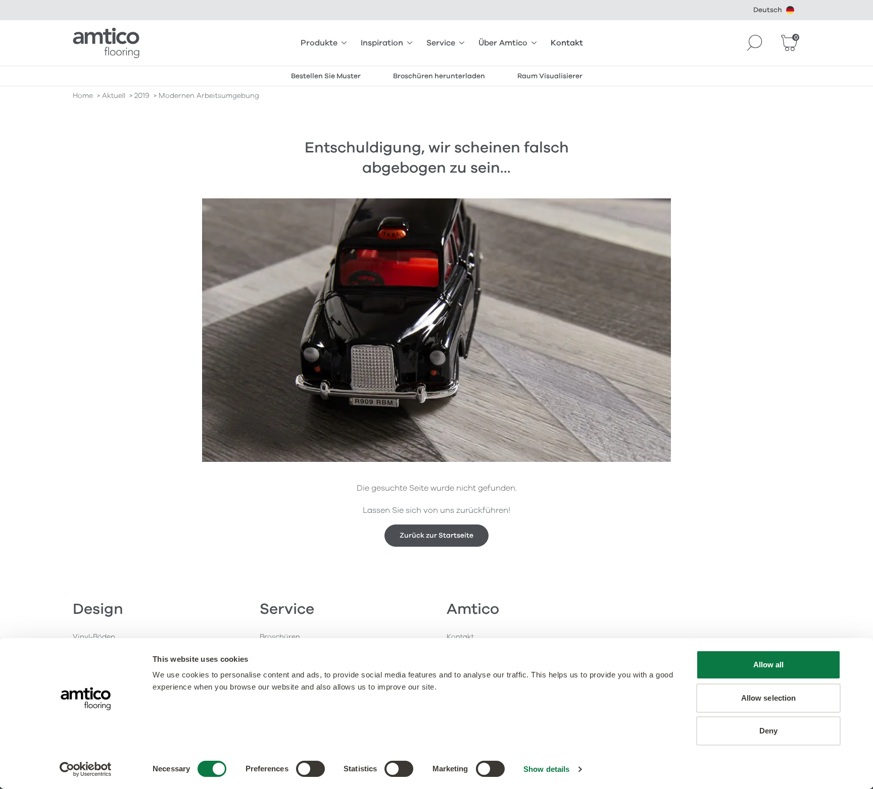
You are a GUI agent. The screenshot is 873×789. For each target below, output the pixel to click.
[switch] (310, 769)
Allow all (768, 664)
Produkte (319, 42)
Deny (768, 730)
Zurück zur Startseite (436, 535)
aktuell (113, 95)
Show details (546, 769)
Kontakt (567, 42)
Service (440, 42)
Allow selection (768, 698)
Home (83, 95)
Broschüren (280, 637)
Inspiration (382, 42)
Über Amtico (502, 42)
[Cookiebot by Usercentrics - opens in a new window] (85, 769)
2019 (142, 95)
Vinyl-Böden (94, 637)
